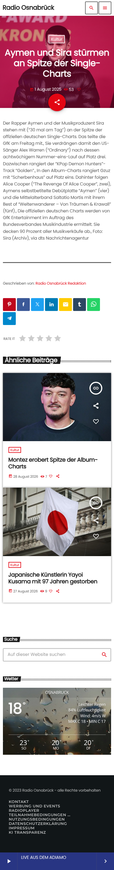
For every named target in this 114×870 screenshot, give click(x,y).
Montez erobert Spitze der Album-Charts (53, 463)
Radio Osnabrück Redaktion (61, 283)
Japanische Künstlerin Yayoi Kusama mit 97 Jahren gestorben (52, 578)
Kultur (56, 39)
